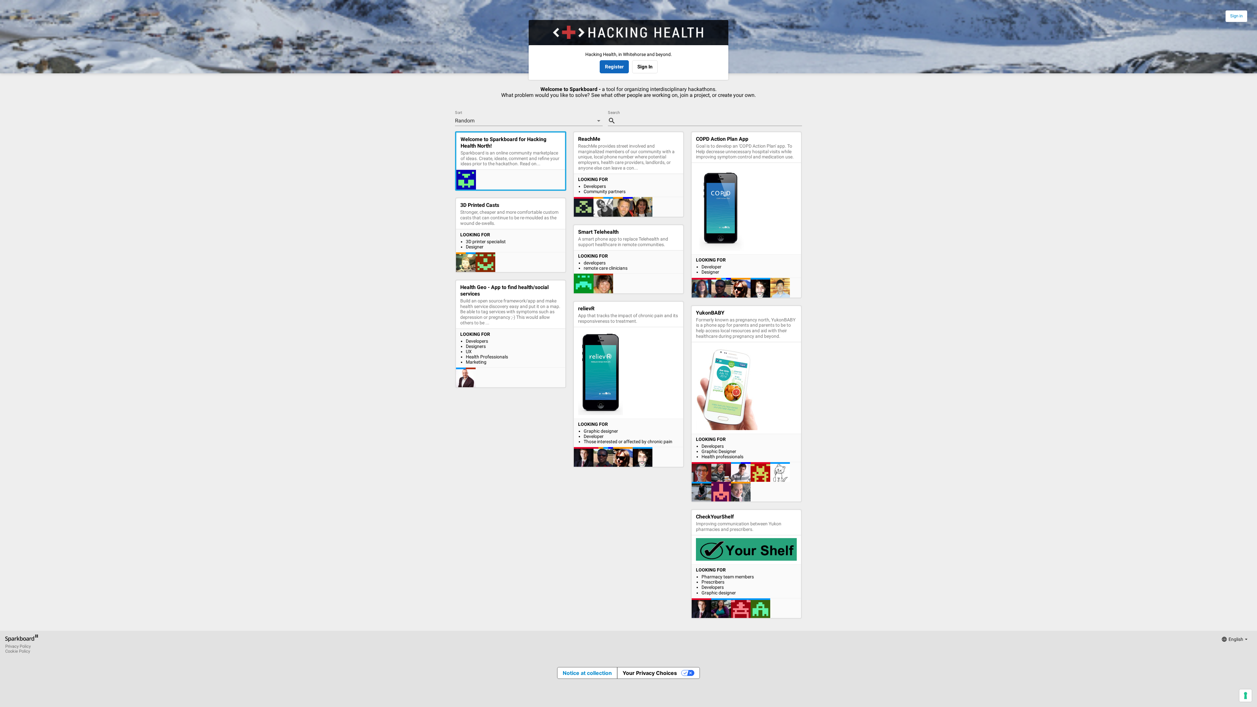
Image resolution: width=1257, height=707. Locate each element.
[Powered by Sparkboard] (21, 641)
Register (614, 67)
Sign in (1236, 15)
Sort (458, 113)
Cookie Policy (17, 651)
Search (614, 113)
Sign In (644, 67)
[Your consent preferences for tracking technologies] (1245, 695)
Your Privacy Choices (650, 673)
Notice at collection (587, 673)
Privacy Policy (18, 646)
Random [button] (465, 121)
